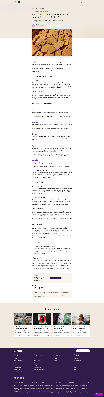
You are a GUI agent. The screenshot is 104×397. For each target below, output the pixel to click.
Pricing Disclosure (86, 382)
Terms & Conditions (18, 382)
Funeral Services (17, 369)
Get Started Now (83, 350)
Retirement (42, 8)
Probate (44, 2)
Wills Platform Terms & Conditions (38, 382)
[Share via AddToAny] (33, 287)
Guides (37, 8)
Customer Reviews (38, 367)
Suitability (71, 382)
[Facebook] (15, 378)
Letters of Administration (19, 365)
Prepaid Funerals (58, 2)
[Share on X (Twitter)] (37, 287)
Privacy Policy (58, 382)
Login (81, 2)
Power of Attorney (18, 360)
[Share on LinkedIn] (40, 287)
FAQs (35, 358)
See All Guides (52, 341)
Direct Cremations (18, 367)
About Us (67, 2)
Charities (56, 358)
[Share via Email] (42, 287)
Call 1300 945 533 (55, 278)
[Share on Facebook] (35, 287)
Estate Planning (37, 2)
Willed (33, 8)
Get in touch (66, 278)
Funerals (51, 2)
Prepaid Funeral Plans (19, 371)
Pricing (35, 365)
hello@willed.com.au (78, 360)
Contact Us (76, 365)
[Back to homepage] (18, 2)
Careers (75, 369)
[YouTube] (20, 378)
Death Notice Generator (39, 369)
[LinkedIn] (23, 378)
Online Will (16, 358)
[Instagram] (17, 378)
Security (75, 367)
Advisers (55, 360)
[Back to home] (18, 351)
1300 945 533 (87, 2)
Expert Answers (37, 360)
